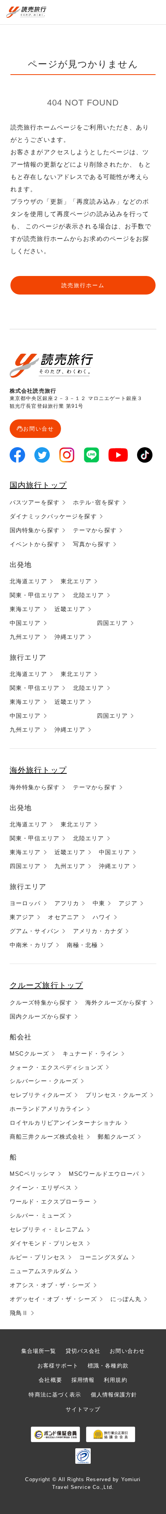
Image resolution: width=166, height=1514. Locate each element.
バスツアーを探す (34, 502)
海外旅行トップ (38, 770)
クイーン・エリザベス (41, 1187)
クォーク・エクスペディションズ (56, 1067)
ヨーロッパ (25, 903)
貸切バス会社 (83, 1351)
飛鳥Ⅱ (19, 1313)
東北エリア (76, 581)
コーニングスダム (104, 1257)
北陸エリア (88, 595)
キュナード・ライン (91, 1053)
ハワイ (102, 917)
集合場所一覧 (38, 1351)
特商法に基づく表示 (55, 1394)
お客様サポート (57, 1365)
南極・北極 (82, 945)
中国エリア (25, 623)
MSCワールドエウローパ (104, 1173)
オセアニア (63, 917)
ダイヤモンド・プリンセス (47, 1243)
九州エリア (25, 637)
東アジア (22, 917)
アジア (128, 903)
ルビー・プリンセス (38, 1257)
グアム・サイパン (34, 931)
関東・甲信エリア (34, 595)
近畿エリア (70, 609)
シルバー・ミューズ (38, 1215)
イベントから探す (34, 544)
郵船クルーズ (116, 1136)
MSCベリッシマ (32, 1173)
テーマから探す (95, 530)
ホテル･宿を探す (96, 502)
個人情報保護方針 (114, 1394)
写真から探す (91, 544)
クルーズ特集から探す (41, 1002)
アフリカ (66, 903)
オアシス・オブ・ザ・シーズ (50, 1285)
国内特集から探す (34, 530)
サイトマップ (83, 1409)
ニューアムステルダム (41, 1271)
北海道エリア (28, 581)
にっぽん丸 (126, 1299)
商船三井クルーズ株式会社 (47, 1136)
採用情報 (83, 1380)
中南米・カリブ (31, 945)
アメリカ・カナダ (98, 931)
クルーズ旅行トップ (46, 985)
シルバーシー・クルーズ (44, 1081)
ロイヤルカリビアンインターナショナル (66, 1122)
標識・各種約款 (108, 1365)
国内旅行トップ (38, 485)
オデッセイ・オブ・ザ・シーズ (53, 1299)
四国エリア (112, 623)
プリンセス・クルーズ (116, 1095)
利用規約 (115, 1380)
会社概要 (50, 1380)
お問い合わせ (127, 1351)
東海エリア (25, 609)
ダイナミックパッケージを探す (53, 516)
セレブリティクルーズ (41, 1095)
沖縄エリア (70, 637)
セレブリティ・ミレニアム (47, 1229)
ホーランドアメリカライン (47, 1108)
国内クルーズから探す (41, 1016)
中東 (99, 903)
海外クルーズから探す (116, 1002)
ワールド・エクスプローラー (50, 1201)
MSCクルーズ (29, 1053)
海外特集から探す (34, 787)
